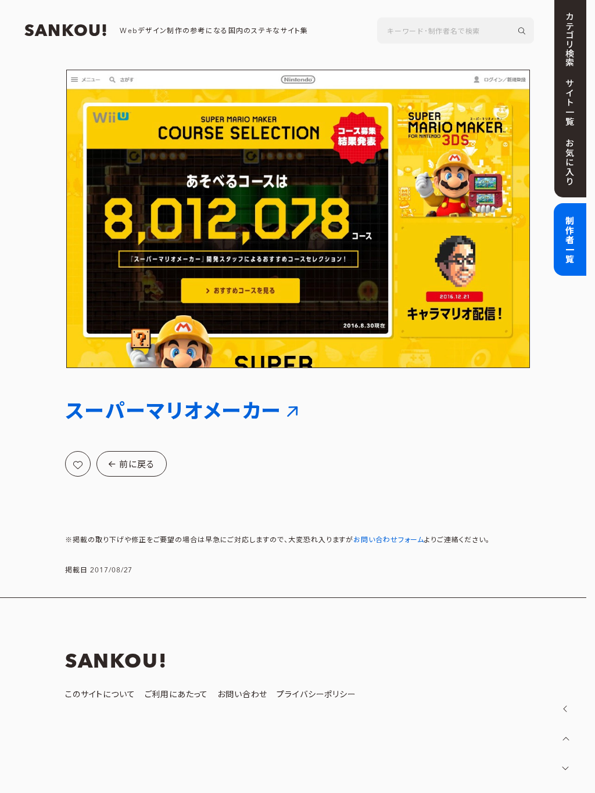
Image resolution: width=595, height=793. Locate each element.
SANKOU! (66, 31)
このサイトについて (100, 695)
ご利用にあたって (177, 695)
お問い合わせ (242, 695)
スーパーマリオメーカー (173, 412)
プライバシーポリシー (316, 695)
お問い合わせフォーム (388, 540)
